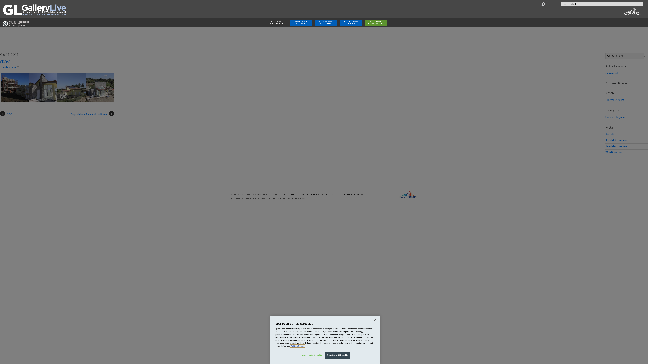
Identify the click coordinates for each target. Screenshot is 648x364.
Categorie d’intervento (276, 23)
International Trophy (351, 23)
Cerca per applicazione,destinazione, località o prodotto (20, 24)
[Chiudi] (375, 319)
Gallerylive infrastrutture (376, 23)
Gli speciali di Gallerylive (326, 23)
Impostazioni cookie (312, 355)
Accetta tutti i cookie (337, 355)
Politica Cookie (297, 346)
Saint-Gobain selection (301, 23)
